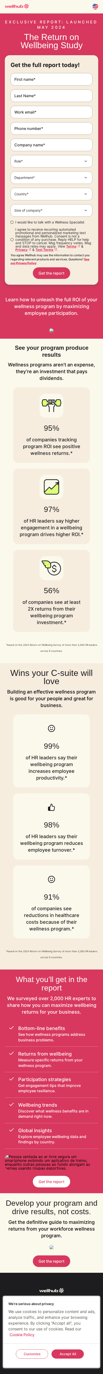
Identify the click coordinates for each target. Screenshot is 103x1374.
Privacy (21, 250)
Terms (71, 246)
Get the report (51, 273)
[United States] (95, 6)
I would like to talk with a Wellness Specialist (49, 222)
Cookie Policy (22, 1334)
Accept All (68, 1354)
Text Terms (44, 250)
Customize (32, 1354)
